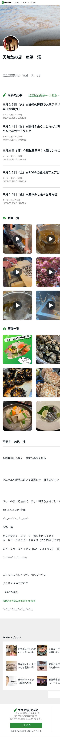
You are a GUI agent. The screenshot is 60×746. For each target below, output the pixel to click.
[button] (26, 725)
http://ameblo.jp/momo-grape (19, 600)
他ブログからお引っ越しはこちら (25, 731)
